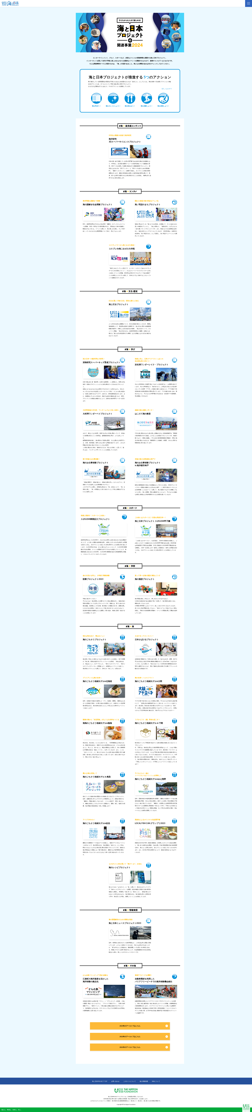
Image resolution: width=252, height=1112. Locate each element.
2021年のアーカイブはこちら (130, 1047)
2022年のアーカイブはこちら (130, 1036)
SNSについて (156, 1081)
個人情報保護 (144, 1081)
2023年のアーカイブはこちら (130, 1026)
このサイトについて (129, 1081)
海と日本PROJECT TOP (99, 1081)
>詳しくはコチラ (166, 89)
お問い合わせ (115, 1081)
